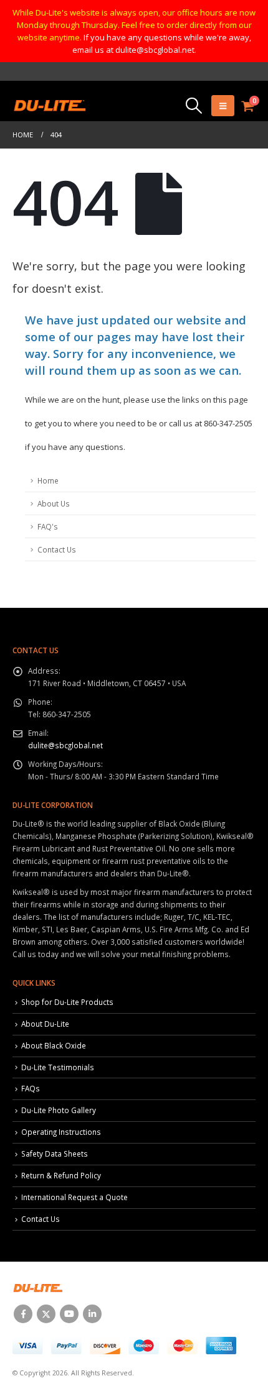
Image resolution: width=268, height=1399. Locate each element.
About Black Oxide (53, 1045)
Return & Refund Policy (61, 1175)
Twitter (46, 1314)
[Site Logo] (48, 106)
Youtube (69, 1314)
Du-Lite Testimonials (57, 1067)
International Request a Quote (74, 1197)
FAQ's (47, 526)
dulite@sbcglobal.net (65, 745)
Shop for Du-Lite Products (67, 1002)
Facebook (23, 1314)
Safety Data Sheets (54, 1153)
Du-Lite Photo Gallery (58, 1110)
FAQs (30, 1088)
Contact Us (56, 549)
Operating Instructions (61, 1132)
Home (48, 480)
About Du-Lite (45, 1024)
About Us (53, 503)
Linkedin (92, 1314)
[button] (193, 106)
